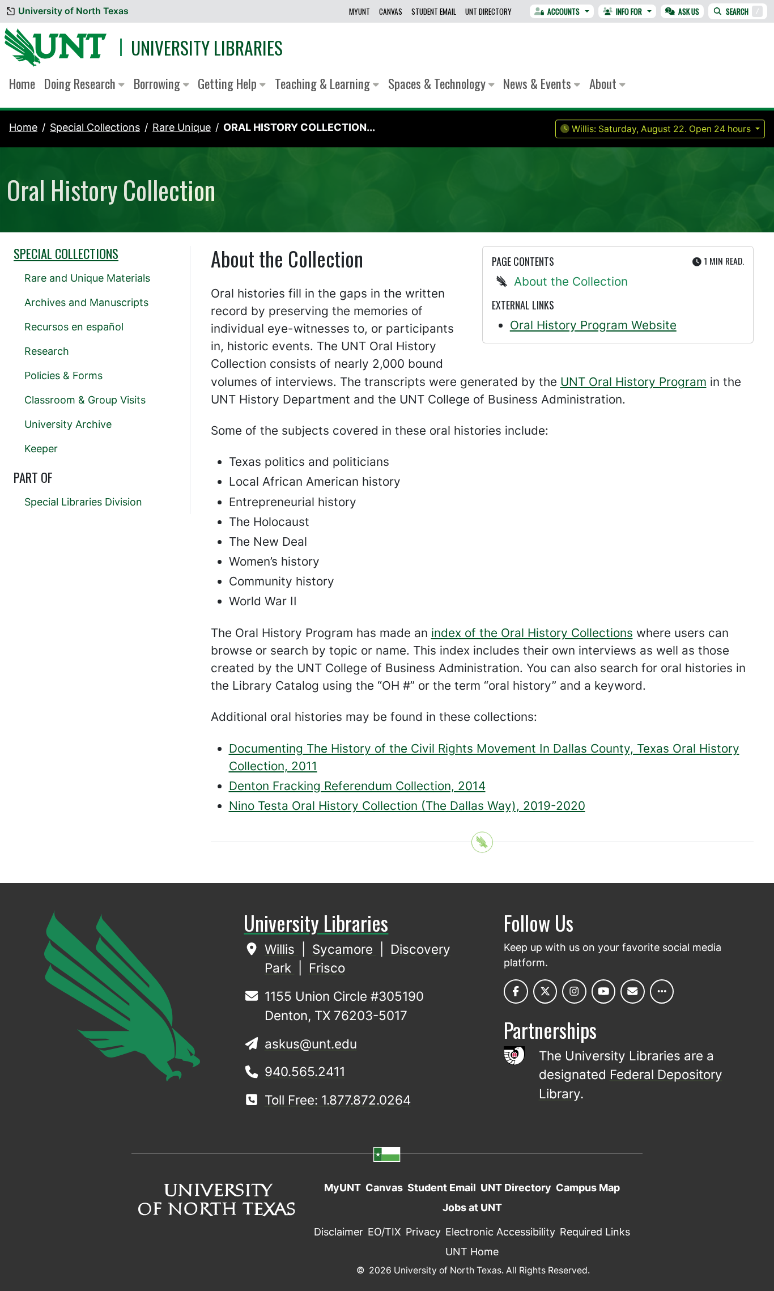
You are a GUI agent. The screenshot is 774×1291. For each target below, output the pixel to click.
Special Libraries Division (83, 502)
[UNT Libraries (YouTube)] (604, 991)
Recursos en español (74, 327)
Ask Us (688, 11)
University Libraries (207, 47)
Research (46, 351)
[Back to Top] (482, 842)
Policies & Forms (63, 375)
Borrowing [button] (158, 83)
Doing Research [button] (81, 83)
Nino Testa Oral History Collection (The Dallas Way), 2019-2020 (407, 806)
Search (742, 11)
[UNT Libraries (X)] (545, 991)
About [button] (604, 83)
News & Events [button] (538, 83)
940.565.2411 (305, 1071)
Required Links (595, 1232)
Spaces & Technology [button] (438, 83)
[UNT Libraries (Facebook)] (516, 991)
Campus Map (588, 1188)
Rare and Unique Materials (87, 278)
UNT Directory (488, 11)
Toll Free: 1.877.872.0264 (338, 1099)
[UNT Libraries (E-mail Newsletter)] (632, 991)
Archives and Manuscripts (86, 302)
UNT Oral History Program (633, 382)
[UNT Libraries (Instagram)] (574, 991)
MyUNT (359, 11)
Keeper (41, 449)
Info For (629, 11)
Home (22, 83)
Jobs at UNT (472, 1207)
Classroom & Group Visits (85, 400)
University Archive (68, 424)
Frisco (327, 967)
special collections (95, 127)
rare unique (181, 127)
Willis (281, 949)
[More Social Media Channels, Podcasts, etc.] (662, 991)
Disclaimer (338, 1232)
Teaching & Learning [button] (324, 83)
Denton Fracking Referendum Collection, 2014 (357, 786)
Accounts (563, 11)
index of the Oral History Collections (532, 633)
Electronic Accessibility (500, 1232)
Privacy (423, 1232)
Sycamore (344, 949)
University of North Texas (73, 11)
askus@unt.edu (311, 1043)
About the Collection (571, 281)
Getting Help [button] (229, 83)
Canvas (390, 11)
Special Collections (66, 253)
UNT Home (472, 1252)
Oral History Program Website (593, 325)
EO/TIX (384, 1232)
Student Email (433, 11)
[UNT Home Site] (122, 995)
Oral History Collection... (299, 127)
